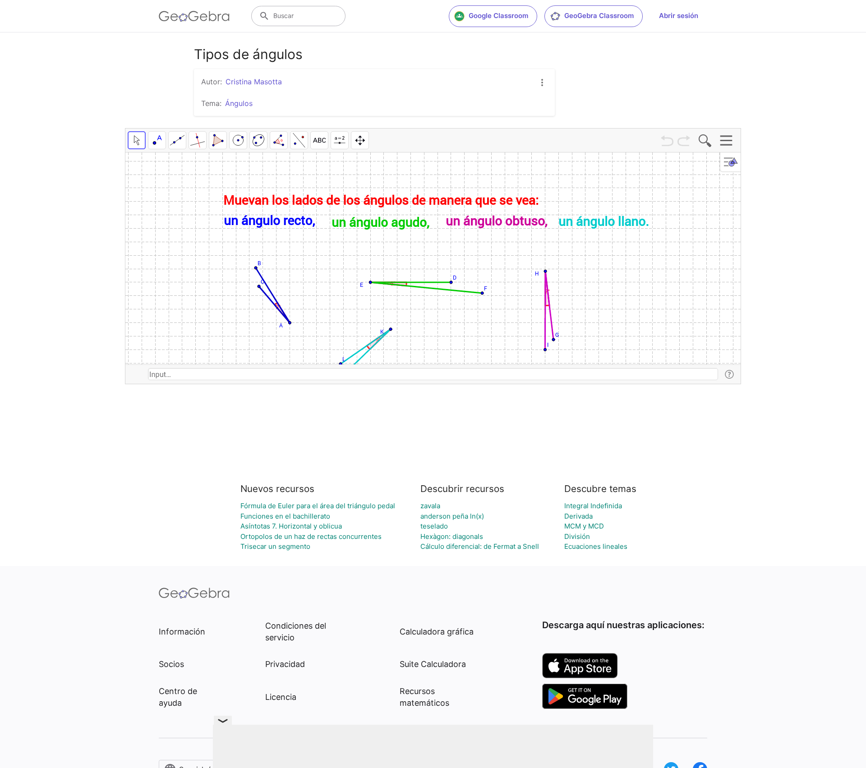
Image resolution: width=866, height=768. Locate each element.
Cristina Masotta (254, 81)
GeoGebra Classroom (599, 15)
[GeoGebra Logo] (194, 16)
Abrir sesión (678, 15)
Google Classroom (498, 15)
